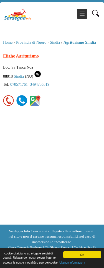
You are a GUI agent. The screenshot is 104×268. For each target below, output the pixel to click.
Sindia (55, 42)
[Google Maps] (35, 105)
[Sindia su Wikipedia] (37, 76)
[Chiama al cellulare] (21, 105)
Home (7, 42)
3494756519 (39, 84)
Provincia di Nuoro (31, 42)
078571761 (19, 84)
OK (82, 255)
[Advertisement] (52, 170)
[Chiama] (8, 105)
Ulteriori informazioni (72, 262)
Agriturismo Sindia (80, 42)
